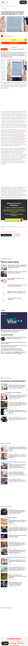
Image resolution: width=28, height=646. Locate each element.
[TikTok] (8, 641)
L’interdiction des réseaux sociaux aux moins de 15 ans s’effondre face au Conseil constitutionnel (17, 396)
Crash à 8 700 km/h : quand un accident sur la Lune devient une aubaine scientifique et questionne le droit (18, 473)
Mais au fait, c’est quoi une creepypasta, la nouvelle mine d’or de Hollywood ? (18, 576)
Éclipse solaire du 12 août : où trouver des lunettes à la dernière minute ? (16, 338)
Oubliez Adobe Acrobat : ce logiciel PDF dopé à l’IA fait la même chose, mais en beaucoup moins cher (17, 266)
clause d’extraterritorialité (19, 124)
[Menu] (7, 2)
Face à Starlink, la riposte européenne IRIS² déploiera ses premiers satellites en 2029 (18, 448)
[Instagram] (12, 641)
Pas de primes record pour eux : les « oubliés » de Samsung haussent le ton (17, 561)
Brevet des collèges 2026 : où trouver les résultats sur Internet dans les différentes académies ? (17, 551)
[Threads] (22, 641)
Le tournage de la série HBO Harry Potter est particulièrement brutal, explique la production (12, 349)
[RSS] (18, 641)
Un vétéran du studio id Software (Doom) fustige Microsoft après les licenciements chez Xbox (16, 512)
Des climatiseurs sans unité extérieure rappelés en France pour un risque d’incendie (17, 521)
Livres (3, 238)
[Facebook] (14, 641)
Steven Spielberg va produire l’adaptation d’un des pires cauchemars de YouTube (15, 584)
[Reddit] (16, 641)
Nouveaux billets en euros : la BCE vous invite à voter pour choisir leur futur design (13, 346)
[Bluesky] (20, 641)
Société (4, 8)
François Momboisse (21, 148)
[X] (10, 641)
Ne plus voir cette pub (6, 259)
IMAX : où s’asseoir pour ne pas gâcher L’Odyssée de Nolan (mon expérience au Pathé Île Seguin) (13, 352)
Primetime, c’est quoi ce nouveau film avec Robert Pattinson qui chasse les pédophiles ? (18, 456)
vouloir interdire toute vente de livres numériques (12, 133)
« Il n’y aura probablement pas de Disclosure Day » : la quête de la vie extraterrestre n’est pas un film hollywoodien (17, 569)
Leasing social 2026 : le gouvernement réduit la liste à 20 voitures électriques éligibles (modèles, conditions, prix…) (17, 529)
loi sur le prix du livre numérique (14, 84)
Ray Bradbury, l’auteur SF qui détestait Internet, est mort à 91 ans (17, 272)
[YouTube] (6, 641)
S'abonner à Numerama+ (13, 220)
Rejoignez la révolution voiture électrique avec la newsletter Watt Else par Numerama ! (12, 331)
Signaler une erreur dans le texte (8, 232)
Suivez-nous (4, 49)
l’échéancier (3, 194)
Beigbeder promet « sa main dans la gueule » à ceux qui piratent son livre (17, 292)
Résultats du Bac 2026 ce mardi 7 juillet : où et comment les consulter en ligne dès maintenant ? (17, 544)
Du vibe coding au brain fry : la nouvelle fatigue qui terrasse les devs (13, 343)
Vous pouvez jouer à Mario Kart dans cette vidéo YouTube (17, 536)
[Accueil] (3, 2)
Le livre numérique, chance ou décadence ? (15, 298)
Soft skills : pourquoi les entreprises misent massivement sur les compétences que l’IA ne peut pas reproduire (17, 466)
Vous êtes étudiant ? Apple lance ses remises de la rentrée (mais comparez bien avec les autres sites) (17, 404)
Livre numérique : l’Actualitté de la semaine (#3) (16, 279)
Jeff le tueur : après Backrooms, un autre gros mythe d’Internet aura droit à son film (17, 411)
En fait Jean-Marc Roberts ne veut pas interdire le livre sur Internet (17, 285)
